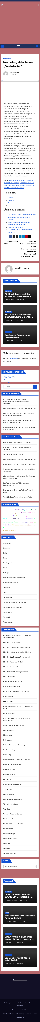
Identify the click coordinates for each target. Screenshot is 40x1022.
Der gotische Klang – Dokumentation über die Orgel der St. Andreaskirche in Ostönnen (22, 217)
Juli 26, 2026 (10, 963)
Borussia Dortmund (24, 528)
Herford (30, 528)
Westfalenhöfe (8, 829)
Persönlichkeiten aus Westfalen (14, 577)
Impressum (28, 1013)
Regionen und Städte (10, 582)
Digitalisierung (27, 510)
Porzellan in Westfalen (15, 227)
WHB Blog (7, 848)
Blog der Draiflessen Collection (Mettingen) (18, 652)
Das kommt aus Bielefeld (11, 686)
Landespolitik (7, 563)
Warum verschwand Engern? (13, 454)
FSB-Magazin (8, 696)
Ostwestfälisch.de (9, 774)
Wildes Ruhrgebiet (9, 853)
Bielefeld (33, 510)
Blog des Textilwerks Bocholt (13, 662)
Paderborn (18, 522)
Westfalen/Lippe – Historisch (13, 824)
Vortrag (17, 531)
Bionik (35, 525)
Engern (15, 513)
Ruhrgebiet (29, 516)
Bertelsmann (13, 528)
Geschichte (7, 58)
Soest (18, 528)
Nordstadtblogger (9, 769)
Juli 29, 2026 (10, 942)
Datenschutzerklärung (22, 1010)
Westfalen (29, 519)
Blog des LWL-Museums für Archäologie (16, 657)
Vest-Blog (6, 809)
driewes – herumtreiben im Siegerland (16, 691)
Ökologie (6, 573)
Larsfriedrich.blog (9, 750)
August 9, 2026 (11, 921)
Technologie (7, 597)
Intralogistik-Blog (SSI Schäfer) (13, 725)
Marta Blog (7, 755)
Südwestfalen (19, 516)
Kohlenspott (7, 740)
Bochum (11, 516)
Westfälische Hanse (10, 838)
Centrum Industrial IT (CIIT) (12, 681)
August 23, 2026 (11, 900)
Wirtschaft (6, 617)
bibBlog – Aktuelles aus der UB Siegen (16, 647)
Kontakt (35, 1013)
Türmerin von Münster (10, 804)
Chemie (8, 528)
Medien (5, 568)
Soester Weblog (8, 794)
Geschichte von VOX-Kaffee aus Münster (17, 442)
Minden (18, 513)
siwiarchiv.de (7, 789)
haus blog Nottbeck (9, 713)
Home (13, 1010)
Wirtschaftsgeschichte (20, 525)
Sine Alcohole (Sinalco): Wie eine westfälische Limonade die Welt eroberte (20, 316)
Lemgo (5, 528)
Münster (32, 513)
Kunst (5, 558)
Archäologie (11, 513)
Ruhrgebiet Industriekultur (12, 784)
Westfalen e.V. (8, 819)
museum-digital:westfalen (12, 764)
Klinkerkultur (7, 735)
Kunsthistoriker (6, 516)
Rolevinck (16, 72)
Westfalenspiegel (9, 833)
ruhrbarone (7, 779)
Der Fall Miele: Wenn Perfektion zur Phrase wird (19, 464)
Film (14, 516)
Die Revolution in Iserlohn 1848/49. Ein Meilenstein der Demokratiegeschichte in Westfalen (17, 401)
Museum (5, 509)
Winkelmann (5, 513)
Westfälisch (25, 513)
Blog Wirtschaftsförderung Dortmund (15, 672)
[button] (33, 46)
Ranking (25, 516)
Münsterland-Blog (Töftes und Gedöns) (16, 760)
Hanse (31, 522)
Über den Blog (20, 1017)
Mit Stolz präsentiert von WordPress (14, 1002)
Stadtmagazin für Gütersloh (12, 799)
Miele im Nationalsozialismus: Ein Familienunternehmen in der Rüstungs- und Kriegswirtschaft (28, 248)
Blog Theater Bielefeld (11, 667)
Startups (6, 519)
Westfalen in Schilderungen (12, 607)
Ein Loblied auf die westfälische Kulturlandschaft (19, 408)
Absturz (34, 522)
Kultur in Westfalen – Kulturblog (14, 745)
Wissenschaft (7, 622)
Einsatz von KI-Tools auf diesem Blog (13, 1013)
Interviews (6, 548)
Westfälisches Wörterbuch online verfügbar (17, 497)
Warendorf (25, 522)
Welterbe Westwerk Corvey (12, 814)
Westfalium (7, 843)
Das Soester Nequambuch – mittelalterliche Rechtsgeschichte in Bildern (18, 337)
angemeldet (14, 358)
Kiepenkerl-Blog (8, 730)
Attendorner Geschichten (11, 642)
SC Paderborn (17, 519)
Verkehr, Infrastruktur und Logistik (14, 602)
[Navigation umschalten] (18, 46)
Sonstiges (6, 587)
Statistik (11, 519)
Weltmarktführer (9, 531)
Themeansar (20, 1005)
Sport (5, 592)
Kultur (5, 553)
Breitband (23, 519)
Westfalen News (8, 612)
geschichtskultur (8, 701)
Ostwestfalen (7, 525)
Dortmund (30, 525)
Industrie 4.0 (19, 510)
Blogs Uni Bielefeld (9, 677)
